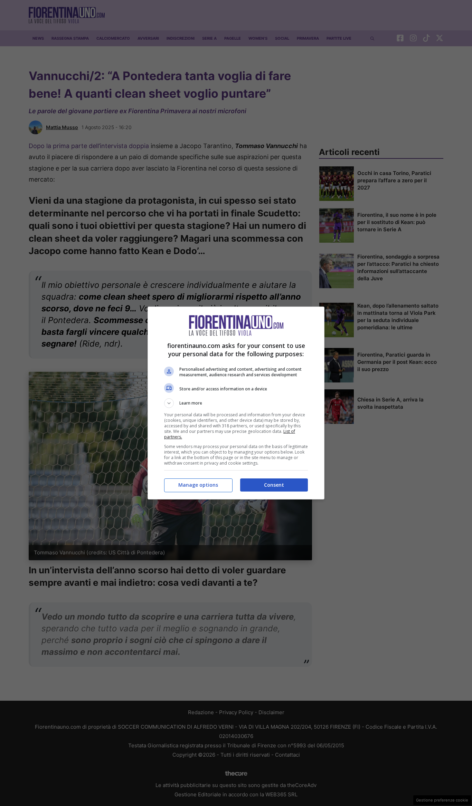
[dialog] (236, 403)
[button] (236, 403)
